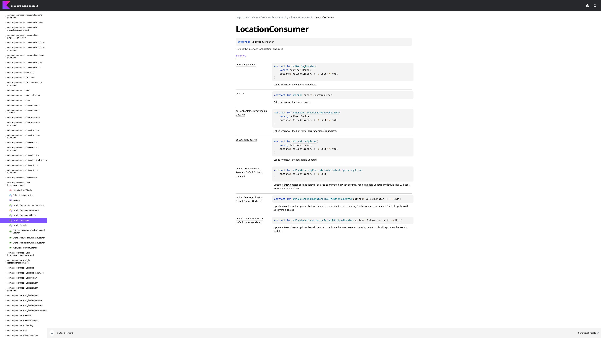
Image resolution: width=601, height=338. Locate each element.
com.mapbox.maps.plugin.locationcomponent (287, 17)
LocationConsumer (263, 42)
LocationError (323, 95)
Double (306, 70)
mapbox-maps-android (248, 17)
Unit (323, 73)
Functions (241, 55)
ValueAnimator (302, 73)
